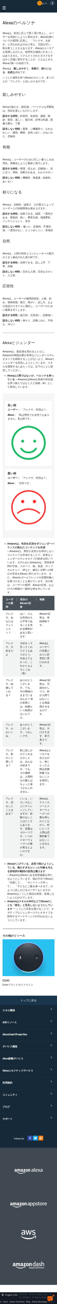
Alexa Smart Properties (15, 1034)
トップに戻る (28, 1000)
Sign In (43, 3)
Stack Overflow (17, 1301)
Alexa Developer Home (43, 1301)
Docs (5, 1301)
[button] (10, 1294)
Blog (28, 1301)
